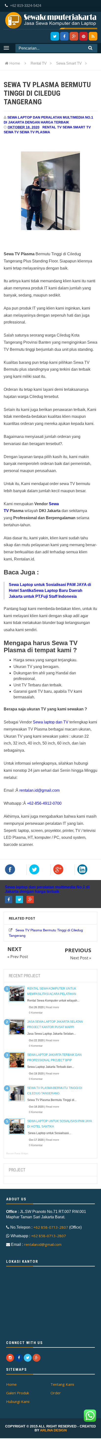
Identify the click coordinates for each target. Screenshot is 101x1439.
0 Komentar (36, 1012)
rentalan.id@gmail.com (39, 790)
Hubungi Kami (17, 1401)
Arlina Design (53, 1430)
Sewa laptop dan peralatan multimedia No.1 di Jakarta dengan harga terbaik (47, 889)
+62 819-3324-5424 (25, 5)
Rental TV (52, 127)
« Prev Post (17, 956)
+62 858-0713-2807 (50, 1227)
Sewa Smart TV (77, 127)
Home (14, 63)
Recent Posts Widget (17, 1153)
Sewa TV (11, 132)
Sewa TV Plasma (35, 132)
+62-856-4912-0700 (44, 803)
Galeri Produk (17, 1392)
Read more (52, 1007)
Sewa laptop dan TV (50, 722)
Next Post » (80, 958)
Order (55, 1392)
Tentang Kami (62, 1384)
